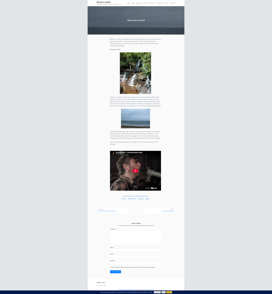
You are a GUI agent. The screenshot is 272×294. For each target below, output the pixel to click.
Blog (133, 3)
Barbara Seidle (103, 2)
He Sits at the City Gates (167, 210)
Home (128, 3)
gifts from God (131, 198)
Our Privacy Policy (101, 285)
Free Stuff (172, 3)
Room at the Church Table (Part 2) (107, 210)
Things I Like (159, 3)
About (166, 3)
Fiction (144, 3)
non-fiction (140, 198)
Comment (113, 229)
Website (112, 260)
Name (112, 247)
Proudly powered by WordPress (126, 289)
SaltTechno (151, 289)
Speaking (138, 3)
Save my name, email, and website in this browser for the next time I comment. (133, 267)
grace (147, 198)
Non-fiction (151, 3)
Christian (123, 198)
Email (112, 254)
